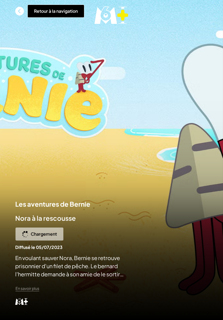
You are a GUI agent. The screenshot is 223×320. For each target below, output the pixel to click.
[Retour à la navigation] (19, 11)
